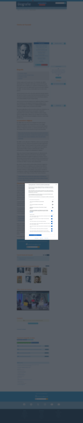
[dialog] (41, 211)
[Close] (56, 185)
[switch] (52, 201)
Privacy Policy (46, 238)
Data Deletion (36, 238)
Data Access (41, 238)
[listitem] (41, 199)
